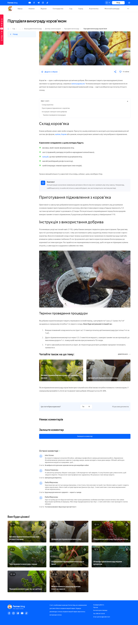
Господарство (58, 9)
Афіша (20, 9)
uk (108, 3)
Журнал (44, 9)
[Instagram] (43, 2)
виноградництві (78, 84)
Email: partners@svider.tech (101, 617)
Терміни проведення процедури (54, 115)
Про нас (95, 607)
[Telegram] (38, 2)
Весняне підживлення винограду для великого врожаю (59, 376)
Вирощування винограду (33, 29)
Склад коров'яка (47, 105)
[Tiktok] (47, 2)
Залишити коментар (85, 436)
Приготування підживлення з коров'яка (56, 108)
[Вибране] (129, 2)
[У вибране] (79, 363)
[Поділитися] (115, 72)
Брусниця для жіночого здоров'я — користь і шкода (63, 492)
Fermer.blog (10, 8)
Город (80, 9)
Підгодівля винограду (71, 29)
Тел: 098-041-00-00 (99, 613)
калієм (57, 134)
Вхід (118, 3)
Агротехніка (93, 9)
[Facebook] (34, 2)
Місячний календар (112, 9)
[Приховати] (127, 101)
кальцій (45, 157)
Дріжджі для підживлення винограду (103, 378)
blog (12, 3)
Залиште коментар (51, 430)
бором (64, 134)
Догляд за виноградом (53, 29)
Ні (89, 406)
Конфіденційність (98, 605)
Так (83, 406)
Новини (31, 9)
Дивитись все (123, 354)
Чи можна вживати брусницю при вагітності (60, 507)
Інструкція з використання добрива (54, 112)
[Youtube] (30, 2)
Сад (70, 9)
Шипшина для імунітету (53, 478)
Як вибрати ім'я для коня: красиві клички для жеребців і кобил (67, 465)
